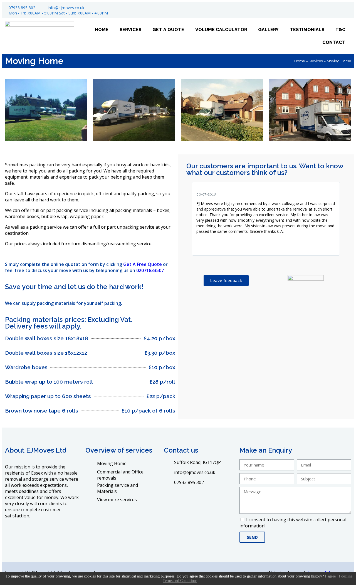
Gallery (268, 29)
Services (130, 29)
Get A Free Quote (142, 264)
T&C (340, 29)
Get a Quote (168, 29)
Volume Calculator (221, 29)
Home (101, 29)
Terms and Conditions (180, 581)
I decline (345, 576)
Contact (333, 42)
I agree (330, 576)
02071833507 (150, 270)
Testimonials (307, 29)
